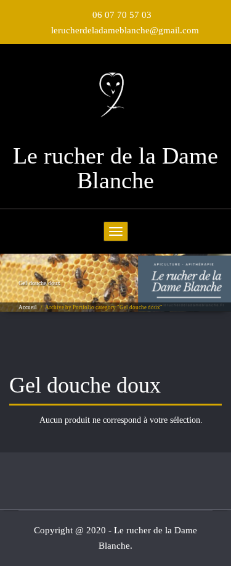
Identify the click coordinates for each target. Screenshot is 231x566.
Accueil (27, 307)
